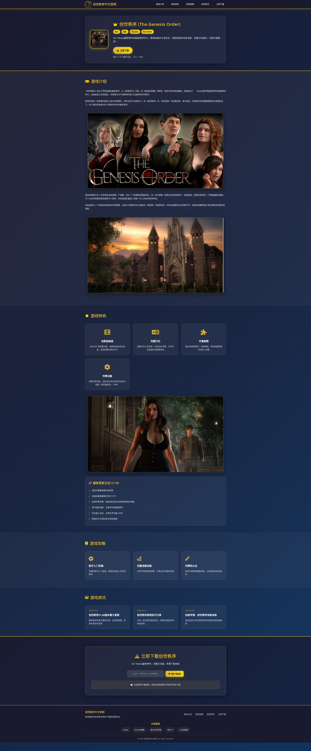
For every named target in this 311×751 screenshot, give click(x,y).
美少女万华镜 (156, 730)
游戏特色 (175, 4)
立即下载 (220, 4)
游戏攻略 (190, 4)
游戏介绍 (160, 4)
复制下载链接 (176, 674)
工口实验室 (183, 730)
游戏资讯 (205, 4)
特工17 (170, 730)
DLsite (125, 730)
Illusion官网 (139, 730)
